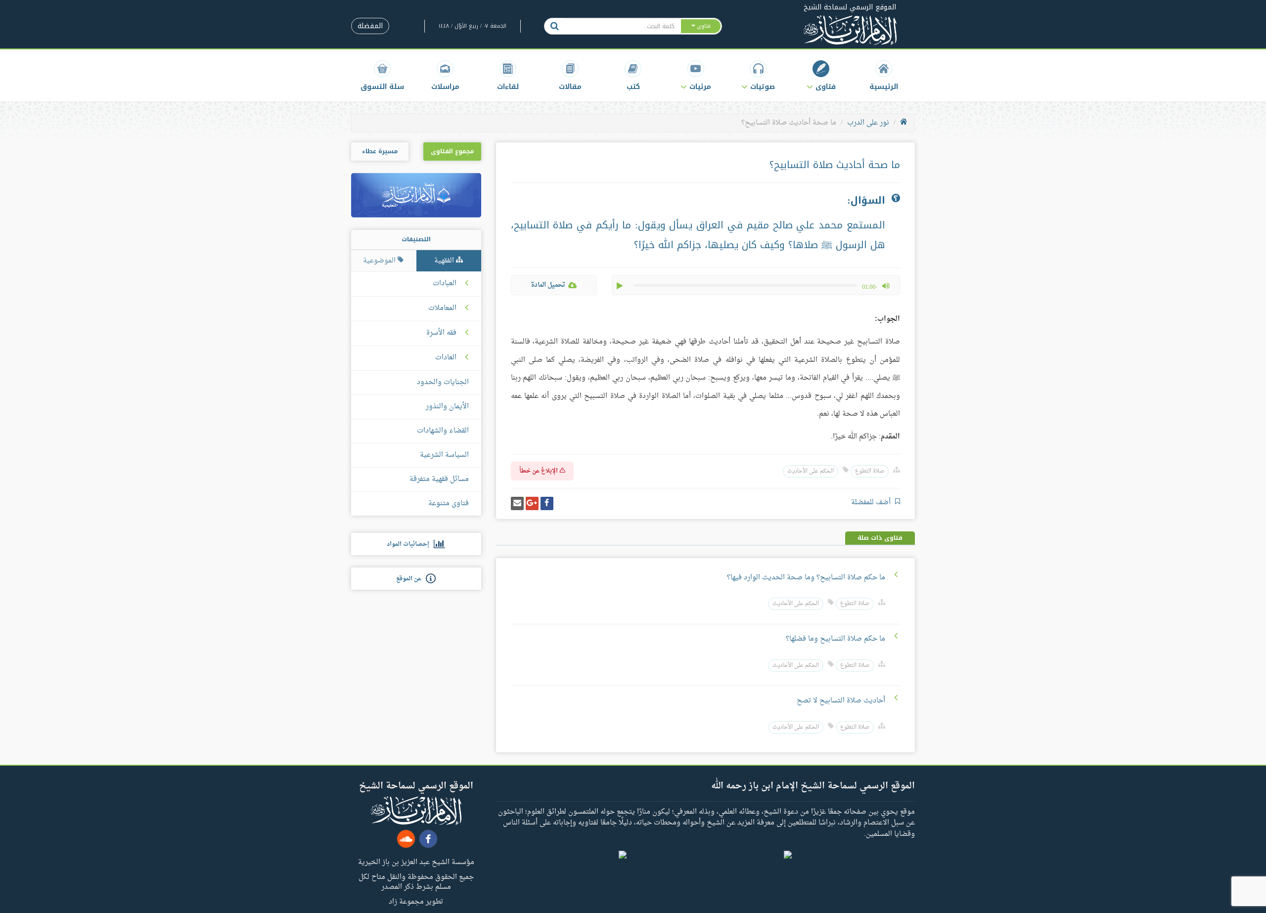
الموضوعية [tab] (380, 260)
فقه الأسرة (441, 333)
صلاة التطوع (869, 471)
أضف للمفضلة (872, 502)
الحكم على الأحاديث (810, 471)
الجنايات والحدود (443, 382)
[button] (821, 75)
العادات (445, 358)
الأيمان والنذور (447, 406)
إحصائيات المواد (410, 544)
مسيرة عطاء (380, 151)
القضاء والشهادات (443, 430)
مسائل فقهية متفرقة (439, 479)
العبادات (444, 284)
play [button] (620, 286)
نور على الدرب (868, 123)
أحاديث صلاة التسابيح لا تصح (841, 700)
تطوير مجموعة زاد (416, 901)
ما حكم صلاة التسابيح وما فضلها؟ (835, 639)
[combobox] (622, 26)
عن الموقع (411, 578)
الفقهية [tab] (445, 260)
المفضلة (370, 26)
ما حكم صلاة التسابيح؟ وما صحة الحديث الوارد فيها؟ (806, 577)
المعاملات (442, 308)
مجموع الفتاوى (452, 151)
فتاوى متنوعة (448, 503)
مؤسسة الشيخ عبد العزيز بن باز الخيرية (416, 862)
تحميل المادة (548, 285)
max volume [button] (885, 286)
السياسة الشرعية (444, 455)
